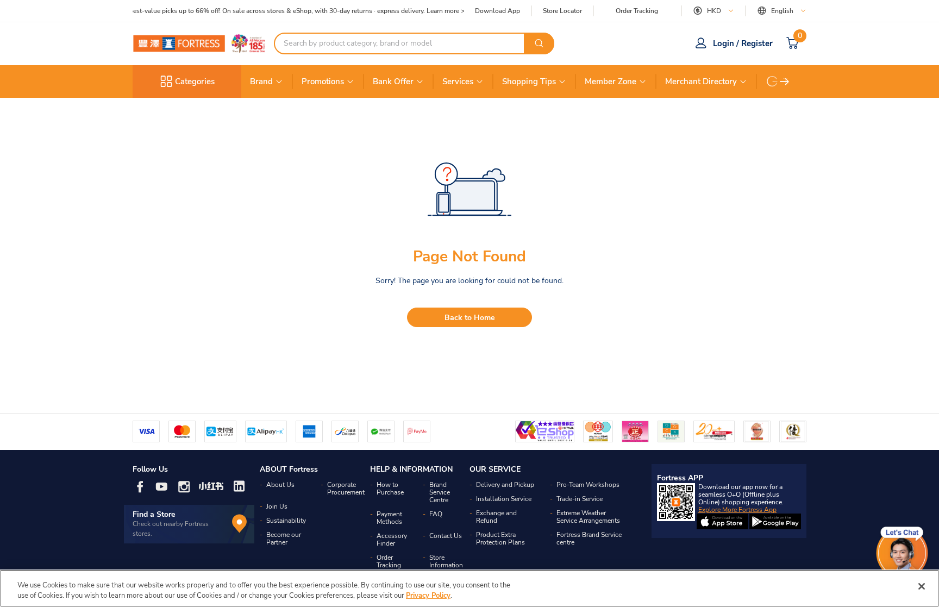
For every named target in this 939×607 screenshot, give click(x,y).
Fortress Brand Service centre (589, 538)
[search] (539, 43)
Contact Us (445, 535)
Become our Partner (283, 538)
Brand (261, 81)
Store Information (446, 561)
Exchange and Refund (496, 517)
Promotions (323, 81)
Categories (195, 81)
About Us (280, 484)
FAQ (435, 514)
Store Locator (562, 11)
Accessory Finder (392, 539)
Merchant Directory (701, 81)
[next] (784, 81)
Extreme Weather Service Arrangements (588, 517)
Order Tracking (637, 11)
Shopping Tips (529, 81)
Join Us (276, 506)
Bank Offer (393, 81)
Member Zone (610, 81)
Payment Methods (389, 518)
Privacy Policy (428, 595)
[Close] (922, 586)
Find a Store (154, 514)
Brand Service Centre (439, 492)
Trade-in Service (579, 499)
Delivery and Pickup (505, 484)
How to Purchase (390, 488)
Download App (497, 11)
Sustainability (286, 520)
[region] (469, 588)
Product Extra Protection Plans (500, 538)
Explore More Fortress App (737, 509)
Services (457, 81)
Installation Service (503, 499)
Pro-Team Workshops (587, 484)
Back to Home (470, 317)
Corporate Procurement (346, 488)
